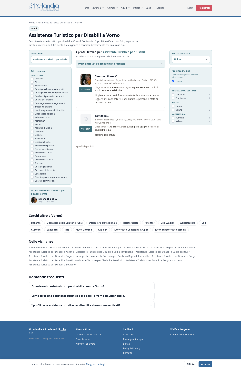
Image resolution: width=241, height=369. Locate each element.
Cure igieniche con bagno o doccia (51, 92)
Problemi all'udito (43, 152)
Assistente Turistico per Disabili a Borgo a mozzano (154, 260)
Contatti (127, 352)
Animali (111, 7)
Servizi (160, 7)
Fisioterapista (130, 222)
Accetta (205, 364)
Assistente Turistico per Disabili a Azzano (51, 251)
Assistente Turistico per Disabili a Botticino (52, 264)
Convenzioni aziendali (182, 334)
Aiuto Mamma (84, 229)
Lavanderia (40, 173)
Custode (35, 229)
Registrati (204, 7)
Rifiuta (190, 364)
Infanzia (96, 7)
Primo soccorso (42, 117)
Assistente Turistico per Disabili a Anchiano (171, 247)
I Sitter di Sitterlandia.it (89, 334)
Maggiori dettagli (95, 364)
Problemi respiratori (44, 145)
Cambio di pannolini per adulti (49, 96)
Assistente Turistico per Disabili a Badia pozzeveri (163, 251)
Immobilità (40, 156)
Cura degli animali (43, 166)
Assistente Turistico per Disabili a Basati (51, 260)
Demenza (39, 131)
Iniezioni (39, 78)
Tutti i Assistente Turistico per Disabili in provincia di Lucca (61, 247)
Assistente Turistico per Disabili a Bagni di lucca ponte (59, 256)
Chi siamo (128, 334)
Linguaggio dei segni (45, 113)
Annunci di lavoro (85, 343)
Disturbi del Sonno (44, 148)
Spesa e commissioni (45, 180)
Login (190, 7)
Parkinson (40, 138)
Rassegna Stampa (133, 339)
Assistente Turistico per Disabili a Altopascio (120, 247)
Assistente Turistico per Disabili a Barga (173, 256)
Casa (148, 7)
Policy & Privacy (131, 348)
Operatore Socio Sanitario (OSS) (65, 222)
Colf (203, 222)
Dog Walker (167, 222)
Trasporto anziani (43, 106)
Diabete (38, 134)
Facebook (34, 338)
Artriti (37, 124)
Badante (35, 222)
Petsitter (149, 222)
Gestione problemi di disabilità (49, 110)
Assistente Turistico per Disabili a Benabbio (99, 260)
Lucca (179, 81)
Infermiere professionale (103, 222)
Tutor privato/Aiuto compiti (170, 229)
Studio (136, 7)
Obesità (38, 163)
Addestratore (187, 222)
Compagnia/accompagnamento (50, 103)
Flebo (37, 82)
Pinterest (59, 338)
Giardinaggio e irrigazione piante (51, 177)
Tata (67, 229)
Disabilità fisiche (42, 141)
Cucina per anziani (44, 99)
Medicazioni (41, 85)
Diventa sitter (83, 339)
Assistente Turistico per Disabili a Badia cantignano (104, 251)
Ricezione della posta (45, 170)
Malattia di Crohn (43, 127)
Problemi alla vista (44, 159)
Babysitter (52, 229)
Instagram (46, 338)
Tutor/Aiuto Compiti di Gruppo (131, 229)
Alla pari (102, 229)
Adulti (124, 7)
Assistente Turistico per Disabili (55, 22)
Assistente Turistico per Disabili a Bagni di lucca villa (120, 256)
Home (86, 7)
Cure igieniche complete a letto (50, 89)
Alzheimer (40, 120)
